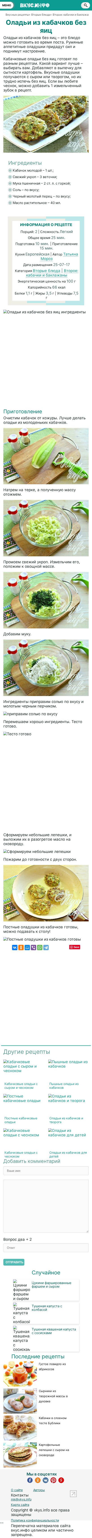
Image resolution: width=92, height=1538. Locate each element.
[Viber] (33, 947)
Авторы (39, 1490)
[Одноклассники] (21, 947)
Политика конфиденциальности (35, 1520)
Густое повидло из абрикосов (52, 1366)
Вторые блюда (46, 270)
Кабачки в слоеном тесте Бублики (53, 1420)
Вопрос (17, 1239)
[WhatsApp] (39, 947)
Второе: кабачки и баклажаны (52, 272)
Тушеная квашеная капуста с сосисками (54, 1331)
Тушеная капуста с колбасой (47, 1308)
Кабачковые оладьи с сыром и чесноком (21, 1085)
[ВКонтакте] (14, 947)
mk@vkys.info (21, 1499)
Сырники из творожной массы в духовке (53, 1396)
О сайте (17, 1490)
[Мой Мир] (27, 947)
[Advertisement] (46, 362)
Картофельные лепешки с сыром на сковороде (54, 1450)
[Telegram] (46, 947)
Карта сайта (20, 1505)
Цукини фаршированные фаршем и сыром (51, 1285)
